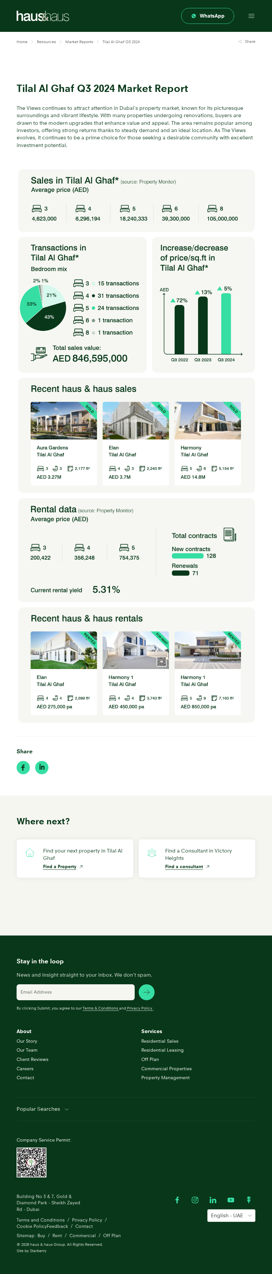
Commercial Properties (166, 1069)
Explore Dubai (58, 903)
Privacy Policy (139, 1008)
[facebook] (23, 767)
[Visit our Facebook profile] (177, 1200)
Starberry (38, 1250)
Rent (57, 1235)
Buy (41, 1235)
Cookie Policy (32, 1226)
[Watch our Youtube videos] (231, 1200)
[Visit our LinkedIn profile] (213, 1200)
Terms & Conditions (100, 1008)
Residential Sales (159, 1041)
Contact (25, 1078)
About (24, 1031)
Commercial (82, 1235)
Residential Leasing (162, 1050)
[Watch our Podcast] (248, 1200)
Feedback (57, 1226)
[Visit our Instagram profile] (195, 1200)
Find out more (180, 903)
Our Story (27, 1041)
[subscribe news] (147, 992)
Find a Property (59, 866)
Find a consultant (184, 866)
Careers (25, 1069)
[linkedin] (41, 767)
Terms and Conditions (41, 1220)
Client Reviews (32, 1059)
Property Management (165, 1078)
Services (151, 1031)
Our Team (27, 1050)
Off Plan (150, 1059)
